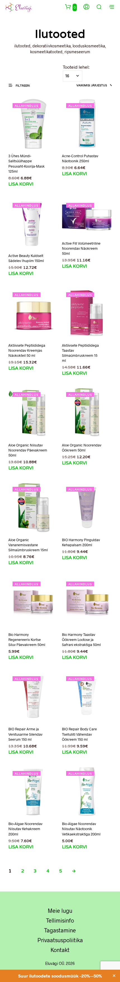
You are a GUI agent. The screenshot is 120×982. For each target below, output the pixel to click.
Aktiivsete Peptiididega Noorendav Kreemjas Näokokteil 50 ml (26, 350)
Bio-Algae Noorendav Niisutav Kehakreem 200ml (25, 828)
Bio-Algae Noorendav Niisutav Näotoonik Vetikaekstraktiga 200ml (81, 828)
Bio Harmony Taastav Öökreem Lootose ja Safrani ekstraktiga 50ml (81, 639)
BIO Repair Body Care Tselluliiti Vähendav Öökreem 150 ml (79, 734)
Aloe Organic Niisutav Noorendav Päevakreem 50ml (27, 450)
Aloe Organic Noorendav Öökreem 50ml (81, 447)
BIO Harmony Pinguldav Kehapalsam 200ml (81, 542)
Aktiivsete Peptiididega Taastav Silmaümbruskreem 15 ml (80, 353)
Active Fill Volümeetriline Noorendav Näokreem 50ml (81, 248)
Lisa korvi (20, 184)
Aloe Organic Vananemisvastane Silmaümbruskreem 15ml (28, 545)
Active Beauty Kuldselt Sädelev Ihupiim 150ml (26, 258)
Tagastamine (60, 930)
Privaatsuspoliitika (60, 940)
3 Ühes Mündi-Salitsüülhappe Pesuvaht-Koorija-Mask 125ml (26, 163)
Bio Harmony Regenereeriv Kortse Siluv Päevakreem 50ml (26, 639)
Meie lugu (60, 910)
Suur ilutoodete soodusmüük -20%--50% (60, 975)
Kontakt (60, 949)
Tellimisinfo (60, 920)
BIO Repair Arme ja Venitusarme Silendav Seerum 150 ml (25, 734)
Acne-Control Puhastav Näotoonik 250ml (80, 158)
